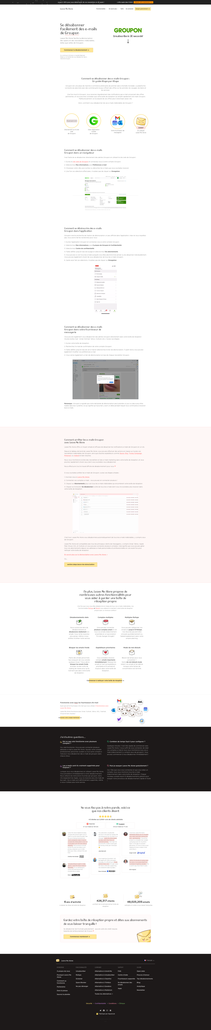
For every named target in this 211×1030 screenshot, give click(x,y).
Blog (138, 982)
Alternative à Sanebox (103, 986)
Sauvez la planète (63, 994)
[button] (101, 9)
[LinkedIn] (110, 1011)
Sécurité (89, 1003)
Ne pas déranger (82, 986)
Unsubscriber (81, 971)
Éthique (122, 1003)
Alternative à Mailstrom (103, 990)
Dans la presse (62, 990)
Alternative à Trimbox (103, 982)
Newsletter (141, 990)
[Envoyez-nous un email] (107, 1011)
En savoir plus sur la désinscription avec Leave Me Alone (85, 554)
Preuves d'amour (143, 975)
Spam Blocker (81, 982)
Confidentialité (100, 1003)
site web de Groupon (80, 162)
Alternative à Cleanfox (103, 979)
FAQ (119, 971)
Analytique (141, 986)
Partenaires (61, 987)
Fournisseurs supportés (126, 979)
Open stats (141, 971)
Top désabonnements (145, 979)
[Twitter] (100, 1011)
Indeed (76, 455)
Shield (98, 608)
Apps (120, 988)
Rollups (90, 608)
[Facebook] (104, 1011)
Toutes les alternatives (103, 994)
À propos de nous (63, 971)
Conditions (113, 1003)
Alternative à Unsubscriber (104, 975)
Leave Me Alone (66, 9)
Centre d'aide (123, 975)
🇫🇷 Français (148, 960)
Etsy (126, 453)
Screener (79, 979)
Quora (122, 453)
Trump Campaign (135, 453)
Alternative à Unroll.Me (103, 971)
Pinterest (67, 455)
